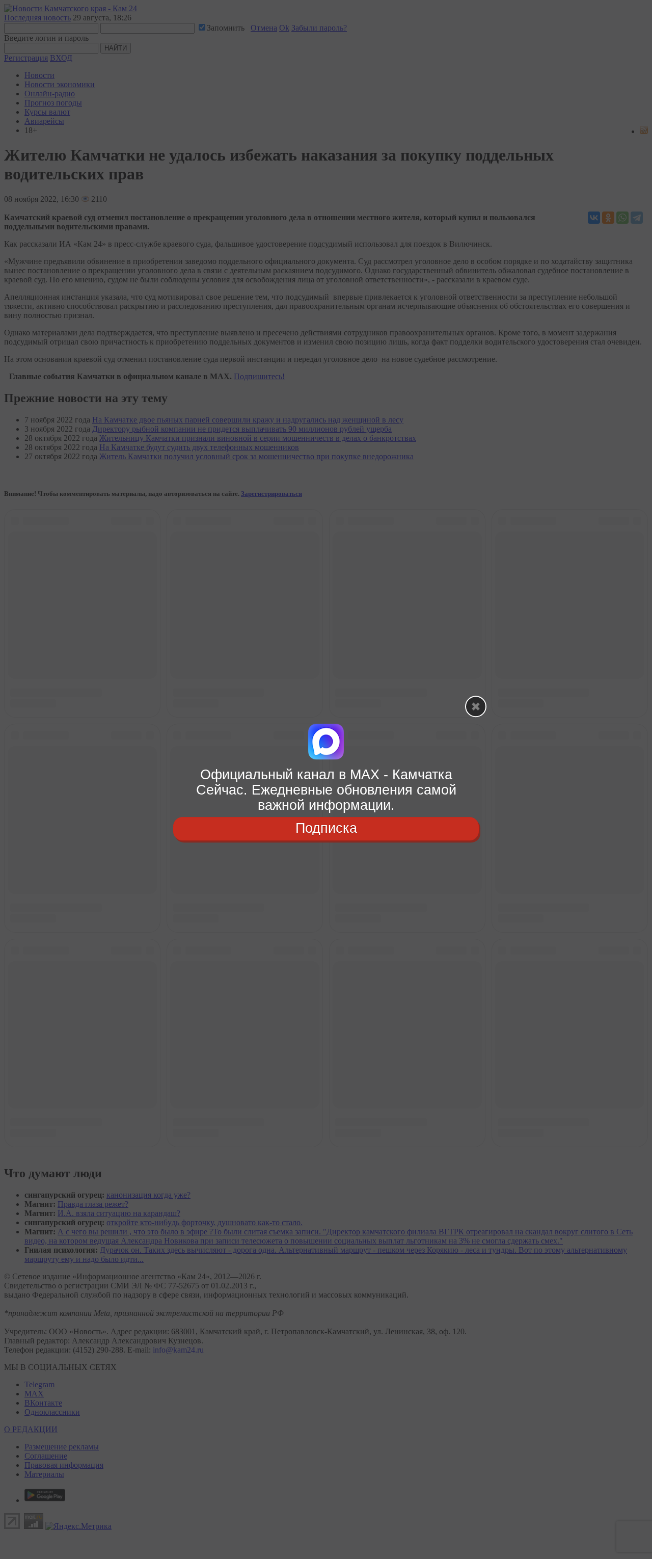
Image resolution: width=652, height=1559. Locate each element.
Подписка (326, 828)
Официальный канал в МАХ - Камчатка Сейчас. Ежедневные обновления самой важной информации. (326, 789)
